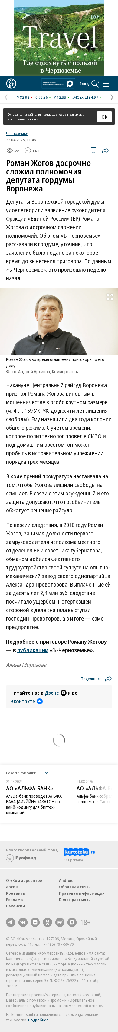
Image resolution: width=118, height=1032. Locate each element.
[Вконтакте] (23, 922)
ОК (104, 117)
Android (66, 880)
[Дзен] (35, 922)
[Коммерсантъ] (11, 83)
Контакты (16, 893)
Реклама (14, 899)
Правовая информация (82, 893)
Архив (12, 886)
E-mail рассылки (75, 899)
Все (45, 773)
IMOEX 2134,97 (85, 97)
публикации (32, 650)
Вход (84, 83)
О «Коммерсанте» (24, 880)
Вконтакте (23, 701)
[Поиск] (95, 83)
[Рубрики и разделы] (105, 83)
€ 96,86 (41, 97)
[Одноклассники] (47, 922)
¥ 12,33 (60, 97)
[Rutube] (59, 922)
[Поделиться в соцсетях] (105, 150)
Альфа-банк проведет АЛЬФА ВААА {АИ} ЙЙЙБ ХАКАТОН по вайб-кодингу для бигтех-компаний (34, 804)
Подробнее (38, 1020)
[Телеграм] (10, 922)
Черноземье (17, 133)
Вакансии (15, 906)
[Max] (72, 922)
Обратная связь (74, 886)
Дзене (52, 693)
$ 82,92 (23, 97)
